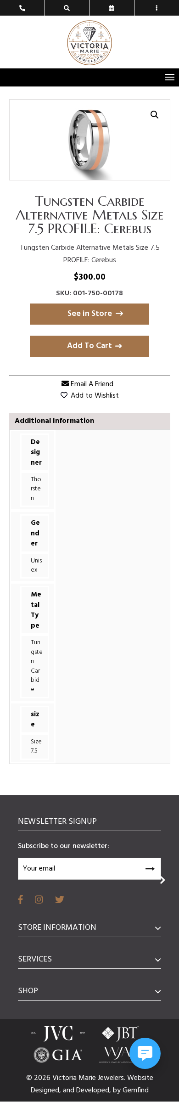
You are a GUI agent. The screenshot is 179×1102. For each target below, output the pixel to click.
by (118, 1090)
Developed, (94, 1090)
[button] (154, 115)
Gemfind (136, 1090)
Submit (149, 867)
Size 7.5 (36, 746)
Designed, (47, 1090)
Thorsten (36, 489)
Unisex (36, 565)
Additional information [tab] (54, 421)
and (69, 1090)
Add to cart (89, 346)
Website (140, 1078)
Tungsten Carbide (37, 666)
